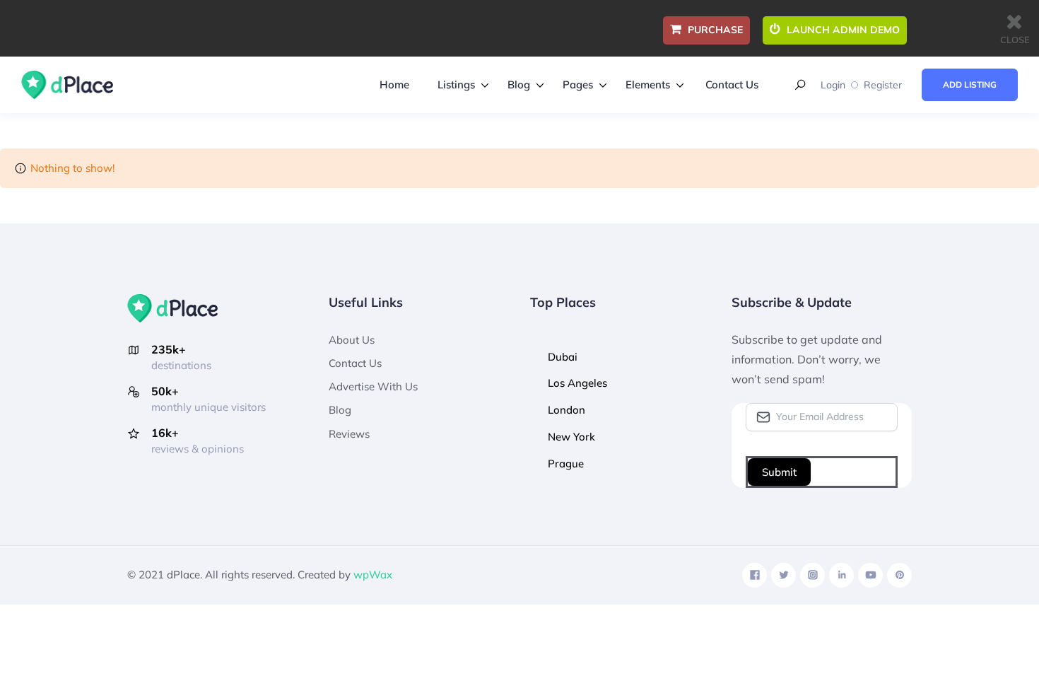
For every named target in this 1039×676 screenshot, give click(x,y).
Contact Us (731, 84)
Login (833, 84)
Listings (456, 84)
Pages (578, 84)
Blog (518, 84)
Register (883, 84)
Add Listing (970, 84)
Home (394, 84)
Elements (648, 84)
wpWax (372, 574)
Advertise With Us (373, 386)
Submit (779, 472)
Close (1015, 39)
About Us (352, 339)
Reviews (349, 434)
